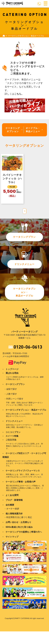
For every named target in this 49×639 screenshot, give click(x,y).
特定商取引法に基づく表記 (19, 517)
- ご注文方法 (9, 439)
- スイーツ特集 (10, 436)
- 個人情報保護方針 (13, 513)
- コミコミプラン (12, 432)
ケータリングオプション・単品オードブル (24, 292)
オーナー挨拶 (12, 508)
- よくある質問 (10, 495)
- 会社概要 (8, 505)
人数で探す (11, 394)
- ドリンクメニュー (13, 421)
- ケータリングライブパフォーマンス (21, 470)
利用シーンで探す (14, 398)
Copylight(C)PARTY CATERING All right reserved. (24, 618)
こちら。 (19, 93)
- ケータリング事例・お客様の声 (19, 481)
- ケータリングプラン (14, 384)
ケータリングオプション (13, 130)
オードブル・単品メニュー (33, 130)
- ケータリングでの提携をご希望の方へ (22, 532)
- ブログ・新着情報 (13, 500)
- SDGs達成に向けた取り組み (18, 527)
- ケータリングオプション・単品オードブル (24, 410)
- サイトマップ (10, 536)
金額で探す (11, 389)
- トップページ (10, 369)
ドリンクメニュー (24, 264)
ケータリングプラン (24, 237)
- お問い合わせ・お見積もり (17, 522)
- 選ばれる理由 (10, 373)
